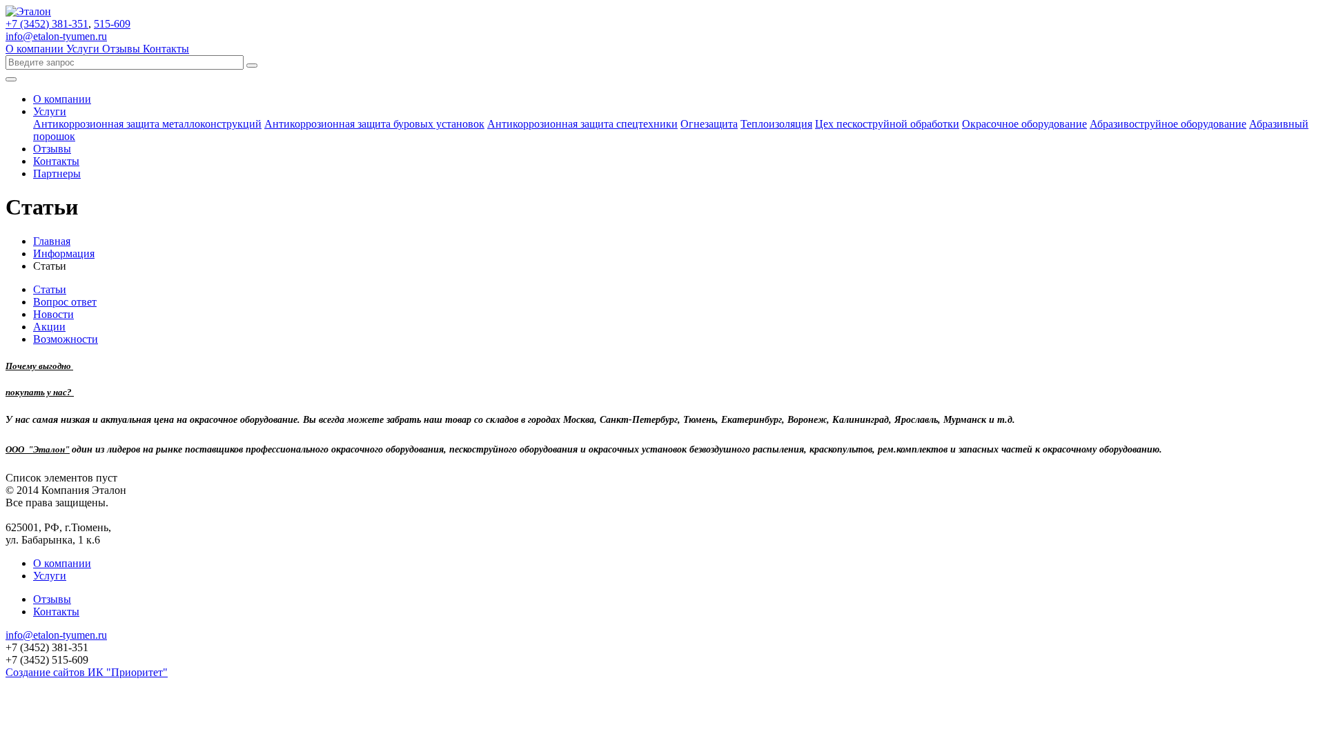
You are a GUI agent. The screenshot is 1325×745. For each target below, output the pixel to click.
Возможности (65, 339)
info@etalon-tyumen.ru (56, 36)
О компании (36, 48)
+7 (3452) (47, 24)
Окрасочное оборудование (1024, 124)
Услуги (84, 48)
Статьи (49, 289)
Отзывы (122, 48)
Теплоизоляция (776, 124)
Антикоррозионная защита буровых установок (374, 124)
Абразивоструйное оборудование (1168, 124)
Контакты (166, 48)
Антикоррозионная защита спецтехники (582, 124)
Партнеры (57, 173)
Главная (51, 241)
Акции (49, 326)
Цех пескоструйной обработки (887, 124)
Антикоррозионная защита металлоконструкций (147, 124)
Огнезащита (709, 124)
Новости (53, 314)
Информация (64, 253)
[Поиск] (251, 65)
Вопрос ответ (65, 302)
